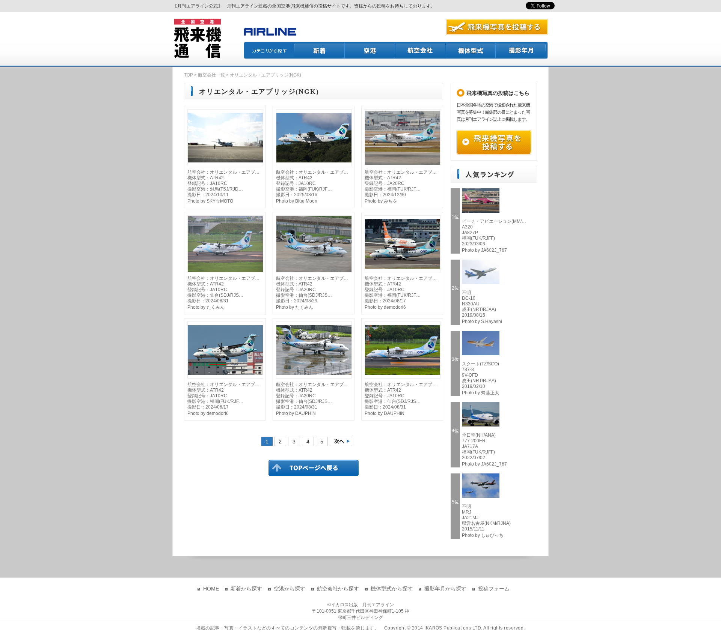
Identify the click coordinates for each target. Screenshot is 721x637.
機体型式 (471, 50)
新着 (319, 50)
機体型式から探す (392, 589)
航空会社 (420, 50)
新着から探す (246, 589)
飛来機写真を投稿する (493, 142)
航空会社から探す (338, 589)
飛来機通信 (197, 38)
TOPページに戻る (313, 468)
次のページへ (341, 441)
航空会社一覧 (211, 75)
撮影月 (522, 50)
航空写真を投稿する (497, 27)
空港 (370, 50)
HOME (211, 589)
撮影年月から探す (445, 589)
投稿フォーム (494, 589)
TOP (188, 75)
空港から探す (289, 589)
